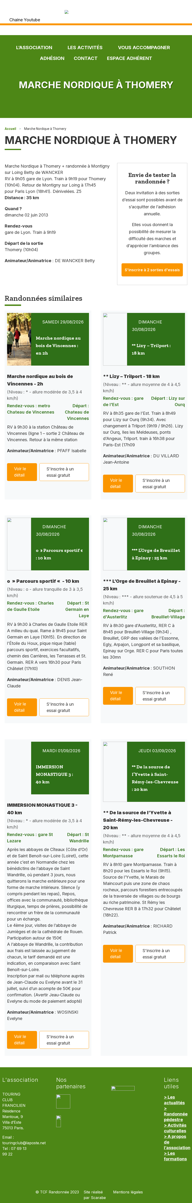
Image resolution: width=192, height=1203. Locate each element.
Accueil (10, 129)
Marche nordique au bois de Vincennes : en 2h (58, 345)
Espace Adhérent (129, 58)
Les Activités (85, 47)
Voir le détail (20, 471)
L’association (34, 47)
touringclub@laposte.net (24, 1143)
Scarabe (98, 1198)
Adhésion (52, 58)
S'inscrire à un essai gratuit (60, 472)
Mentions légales (128, 1192)
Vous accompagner (144, 47)
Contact (86, 58)
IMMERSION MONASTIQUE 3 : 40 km (54, 774)
